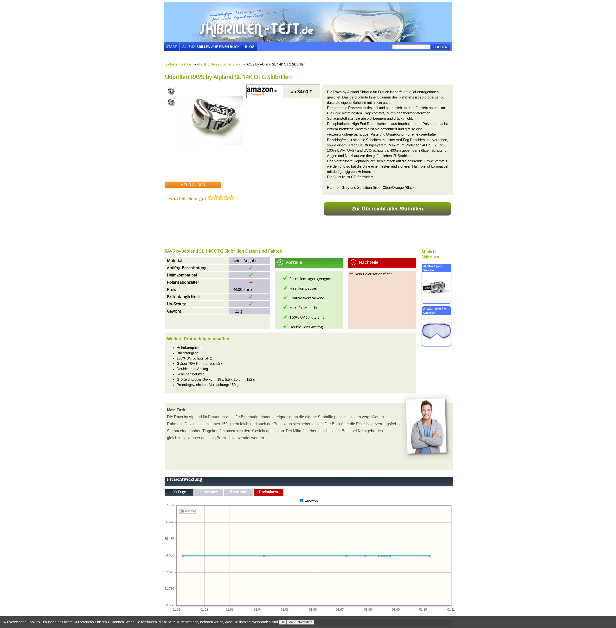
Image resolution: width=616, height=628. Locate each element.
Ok (283, 622)
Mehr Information (300, 622)
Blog (249, 46)
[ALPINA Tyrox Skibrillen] (436, 301)
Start (171, 46)
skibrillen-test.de (178, 64)
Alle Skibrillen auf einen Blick (210, 46)
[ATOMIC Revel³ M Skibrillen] (436, 343)
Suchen (440, 47)
